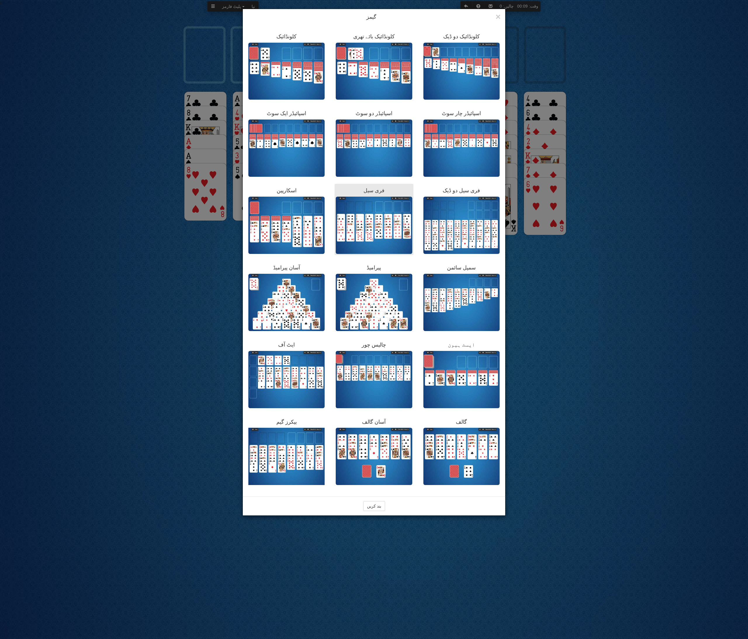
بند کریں (374, 506)
